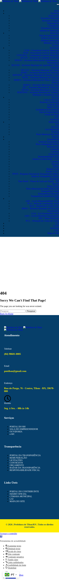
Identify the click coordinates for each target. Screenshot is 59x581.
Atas (57, 124)
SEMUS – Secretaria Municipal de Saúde (41, 85)
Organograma (53, 23)
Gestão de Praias (52, 114)
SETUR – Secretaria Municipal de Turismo (40, 90)
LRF (57, 198)
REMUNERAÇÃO (18, 458)
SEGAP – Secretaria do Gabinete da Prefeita (39, 58)
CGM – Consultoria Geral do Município (41, 50)
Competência (53, 25)
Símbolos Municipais (50, 40)
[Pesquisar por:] (13, 311)
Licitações (54, 149)
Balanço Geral (53, 169)
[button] (1, 536)
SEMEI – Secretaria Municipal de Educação (40, 72)
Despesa (55, 164)
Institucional (53, 16)
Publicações (54, 122)
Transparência (53, 139)
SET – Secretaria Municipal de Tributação (41, 87)
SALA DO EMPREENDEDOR (24, 429)
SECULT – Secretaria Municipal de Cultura (40, 70)
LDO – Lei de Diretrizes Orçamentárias (42, 216)
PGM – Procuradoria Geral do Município (41, 53)
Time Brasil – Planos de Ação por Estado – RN (38, 181)
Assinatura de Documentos (47, 109)
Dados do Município (50, 38)
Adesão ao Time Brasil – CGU (45, 159)
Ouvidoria (54, 119)
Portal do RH (53, 105)
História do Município (49, 30)
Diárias (56, 166)
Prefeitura (55, 13)
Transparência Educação (48, 193)
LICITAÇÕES (16, 460)
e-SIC (56, 117)
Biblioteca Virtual (51, 43)
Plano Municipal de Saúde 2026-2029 (42, 189)
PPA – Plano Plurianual (49, 218)
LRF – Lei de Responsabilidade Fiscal (42, 201)
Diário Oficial (53, 107)
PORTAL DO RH (18, 426)
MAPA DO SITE (17, 501)
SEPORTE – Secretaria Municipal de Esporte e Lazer (36, 75)
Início (56, 11)
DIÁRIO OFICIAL (18, 494)
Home (29, 253)
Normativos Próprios (50, 28)
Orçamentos (54, 154)
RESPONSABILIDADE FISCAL (25, 470)
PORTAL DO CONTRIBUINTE (24, 491)
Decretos (55, 127)
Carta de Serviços (51, 100)
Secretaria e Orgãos (50, 20)
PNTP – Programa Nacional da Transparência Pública (35, 174)
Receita (56, 184)
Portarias (55, 132)
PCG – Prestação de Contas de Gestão (42, 221)
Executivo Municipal (50, 18)
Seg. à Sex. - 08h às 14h (16, 408)
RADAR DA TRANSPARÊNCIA (25, 468)
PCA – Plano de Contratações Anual (43, 203)
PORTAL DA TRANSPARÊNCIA (25, 455)
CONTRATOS (16, 463)
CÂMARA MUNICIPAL (21, 496)
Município (54, 33)
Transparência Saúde (50, 191)
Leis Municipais (52, 129)
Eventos (55, 45)
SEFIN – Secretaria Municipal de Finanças (40, 77)
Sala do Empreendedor (49, 35)
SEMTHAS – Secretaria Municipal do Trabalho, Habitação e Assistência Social (38, 93)
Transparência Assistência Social (45, 196)
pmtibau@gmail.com (15, 371)
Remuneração (53, 147)
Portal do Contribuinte (49, 102)
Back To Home (6, 314)
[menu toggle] (58, 4)
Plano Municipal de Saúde (47, 134)
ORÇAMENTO (17, 465)
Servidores (54, 179)
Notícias (55, 137)
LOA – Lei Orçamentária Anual (45, 213)
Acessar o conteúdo (8, 533)
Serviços (55, 97)
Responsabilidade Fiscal (48, 156)
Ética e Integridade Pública (47, 144)
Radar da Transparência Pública (45, 176)
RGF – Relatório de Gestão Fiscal (44, 206)
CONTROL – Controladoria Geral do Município (38, 55)
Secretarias (54, 48)
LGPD (56, 226)
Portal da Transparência (49, 142)
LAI (57, 223)
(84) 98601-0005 (12, 354)
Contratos (55, 151)
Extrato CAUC (52, 171)
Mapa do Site (53, 233)
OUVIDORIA (16, 431)
